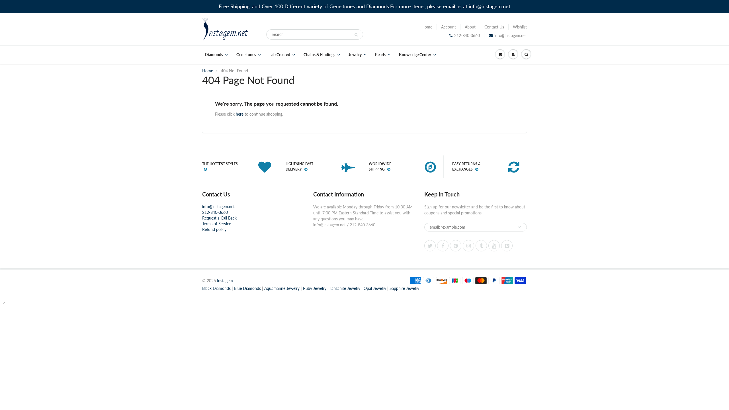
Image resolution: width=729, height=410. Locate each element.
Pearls (380, 54)
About (470, 26)
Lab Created (279, 54)
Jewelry (355, 54)
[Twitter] (430, 245)
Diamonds (214, 54)
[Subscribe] (520, 226)
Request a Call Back (219, 218)
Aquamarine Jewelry (282, 288)
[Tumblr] (481, 245)
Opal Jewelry (375, 288)
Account (448, 26)
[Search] (356, 34)
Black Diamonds (216, 288)
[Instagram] (468, 245)
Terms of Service (216, 223)
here (239, 114)
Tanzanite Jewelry (345, 288)
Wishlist (520, 26)
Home (426, 26)
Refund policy (214, 229)
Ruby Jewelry (314, 288)
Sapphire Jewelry (404, 288)
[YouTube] (494, 245)
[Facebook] (443, 245)
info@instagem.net (510, 35)
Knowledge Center (415, 54)
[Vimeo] (507, 245)
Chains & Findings (319, 54)
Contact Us (494, 26)
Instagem (225, 280)
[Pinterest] (455, 245)
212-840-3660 (467, 35)
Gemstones (246, 54)
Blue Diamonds (247, 288)
